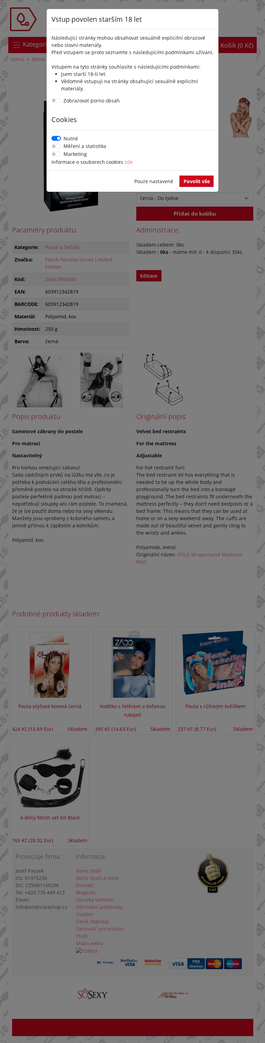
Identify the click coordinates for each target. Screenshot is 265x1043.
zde (129, 162)
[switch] (56, 100)
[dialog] (132, 521)
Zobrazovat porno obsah (91, 100)
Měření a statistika (84, 146)
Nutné (70, 138)
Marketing (75, 154)
